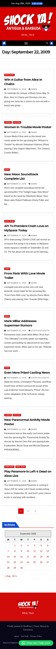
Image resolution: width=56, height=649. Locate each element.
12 (41, 551)
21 (8, 562)
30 (21, 568)
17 (28, 557)
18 (34, 557)
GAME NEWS (9, 466)
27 (47, 562)
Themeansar (28, 630)
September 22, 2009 (17, 89)
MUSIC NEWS (9, 75)
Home (16, 636)
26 (41, 562)
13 (47, 551)
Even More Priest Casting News (27, 372)
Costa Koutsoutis (40, 331)
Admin (34, 89)
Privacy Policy (36, 636)
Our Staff (24, 636)
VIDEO (7, 268)
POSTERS (17, 122)
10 (28, 551)
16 (21, 557)
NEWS (7, 169)
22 (15, 562)
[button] (47, 43)
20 (47, 557)
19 (41, 557)
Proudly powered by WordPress (20, 626)
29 (15, 568)
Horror (8, 415)
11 (34, 551)
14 (8, 557)
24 (28, 562)
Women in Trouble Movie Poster (27, 127)
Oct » (14, 576)
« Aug (7, 576)
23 (21, 562)
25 (34, 562)
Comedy (8, 122)
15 (15, 557)
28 (8, 568)
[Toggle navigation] (26, 43)
